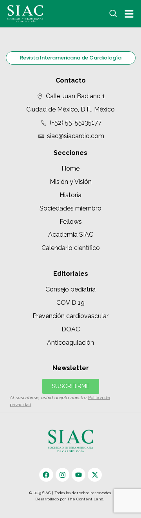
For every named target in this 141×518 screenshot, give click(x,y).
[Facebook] (46, 475)
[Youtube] (78, 475)
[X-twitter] (94, 475)
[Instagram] (62, 475)
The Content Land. (86, 499)
